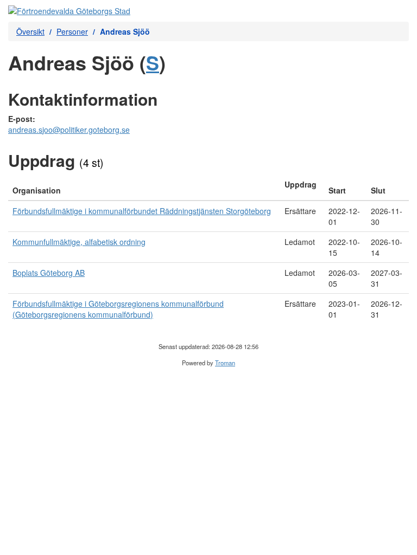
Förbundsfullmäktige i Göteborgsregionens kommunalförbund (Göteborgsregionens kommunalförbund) (118, 309)
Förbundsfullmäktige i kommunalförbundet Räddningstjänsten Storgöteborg (141, 210)
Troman (225, 362)
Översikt (30, 31)
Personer (72, 31)
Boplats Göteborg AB (48, 272)
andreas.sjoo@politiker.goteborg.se (69, 129)
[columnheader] (144, 188)
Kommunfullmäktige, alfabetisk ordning (79, 241)
